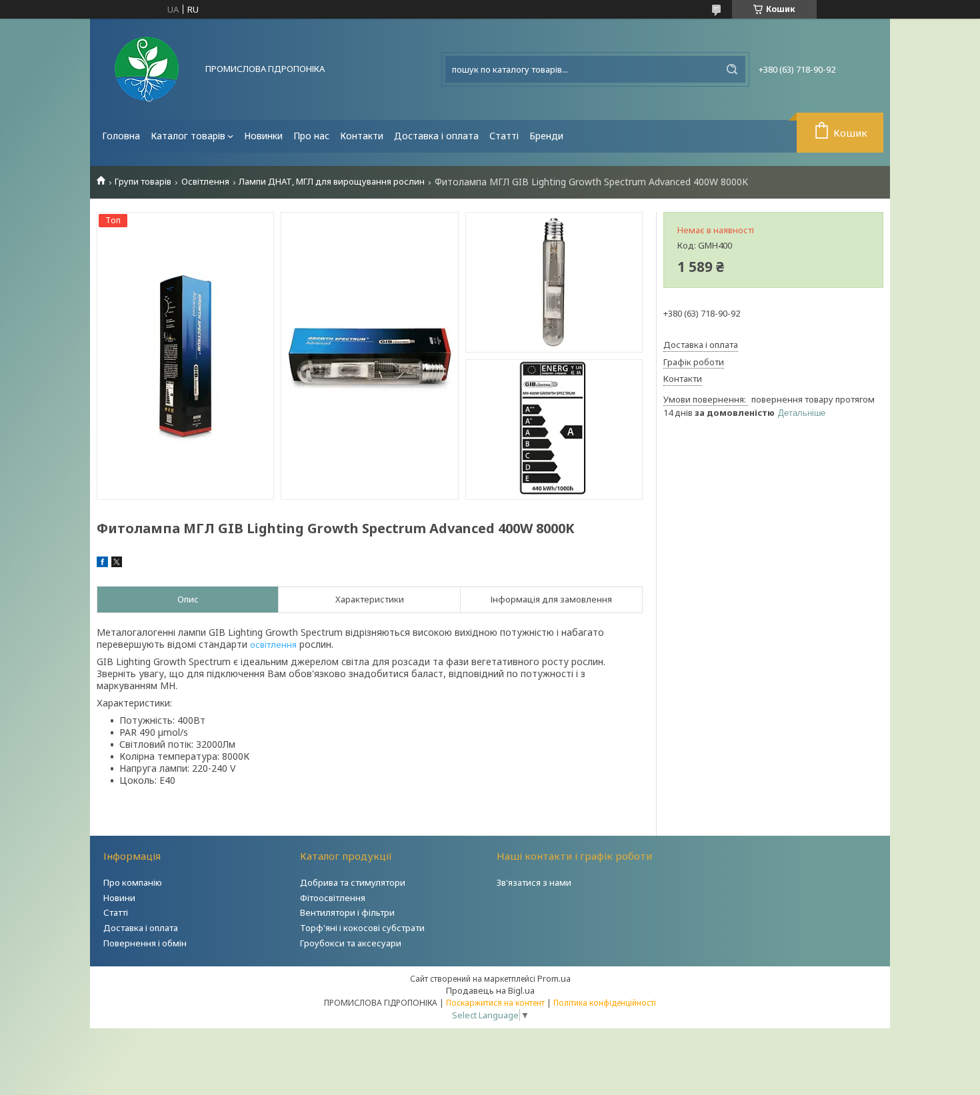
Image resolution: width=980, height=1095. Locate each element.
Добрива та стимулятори (352, 882)
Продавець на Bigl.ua (490, 990)
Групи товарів (143, 181)
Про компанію (132, 882)
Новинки (263, 135)
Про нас (311, 135)
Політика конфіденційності (604, 1002)
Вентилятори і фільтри (347, 912)
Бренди (546, 135)
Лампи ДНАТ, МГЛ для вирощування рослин (332, 181)
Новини (119, 898)
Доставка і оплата (436, 135)
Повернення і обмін (145, 943)
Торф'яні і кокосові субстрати (362, 928)
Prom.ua (554, 978)
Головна (121, 135)
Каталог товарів (188, 135)
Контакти (361, 135)
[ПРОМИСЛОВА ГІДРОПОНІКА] (147, 69)
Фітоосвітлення (332, 898)
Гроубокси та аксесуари (350, 943)
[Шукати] (732, 69)
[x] (116, 564)
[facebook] (102, 564)
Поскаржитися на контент (495, 1002)
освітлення (273, 644)
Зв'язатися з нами (534, 882)
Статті (504, 135)
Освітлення (205, 181)
